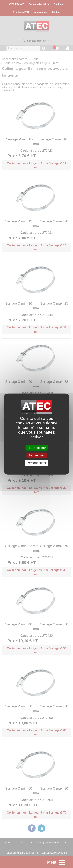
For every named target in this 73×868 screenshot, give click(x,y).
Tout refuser (36, 455)
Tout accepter (36, 447)
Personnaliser (36, 463)
